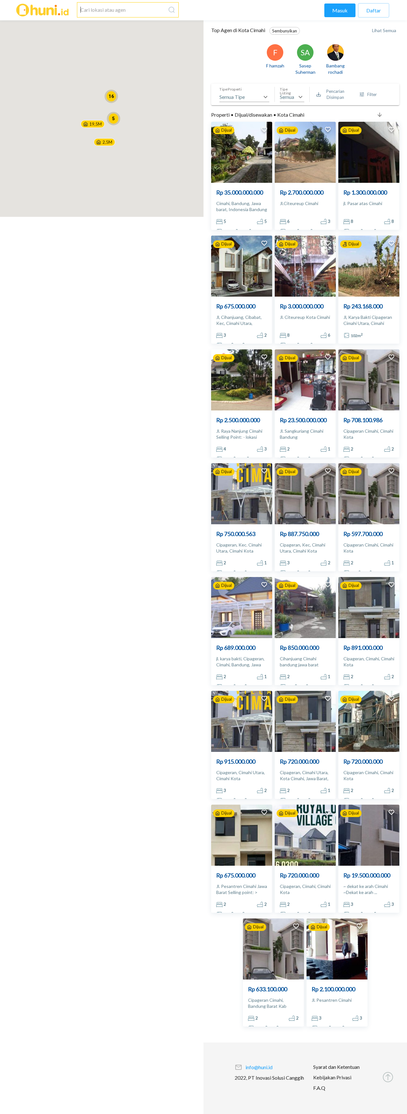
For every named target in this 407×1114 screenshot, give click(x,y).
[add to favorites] (264, 130)
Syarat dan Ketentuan (336, 1067)
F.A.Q (319, 1088)
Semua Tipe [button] (232, 97)
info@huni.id (258, 1067)
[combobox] (121, 10)
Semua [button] (287, 97)
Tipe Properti (230, 89)
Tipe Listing (285, 91)
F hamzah (275, 65)
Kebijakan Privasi (332, 1077)
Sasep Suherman (305, 69)
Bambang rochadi (335, 69)
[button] (104, 142)
